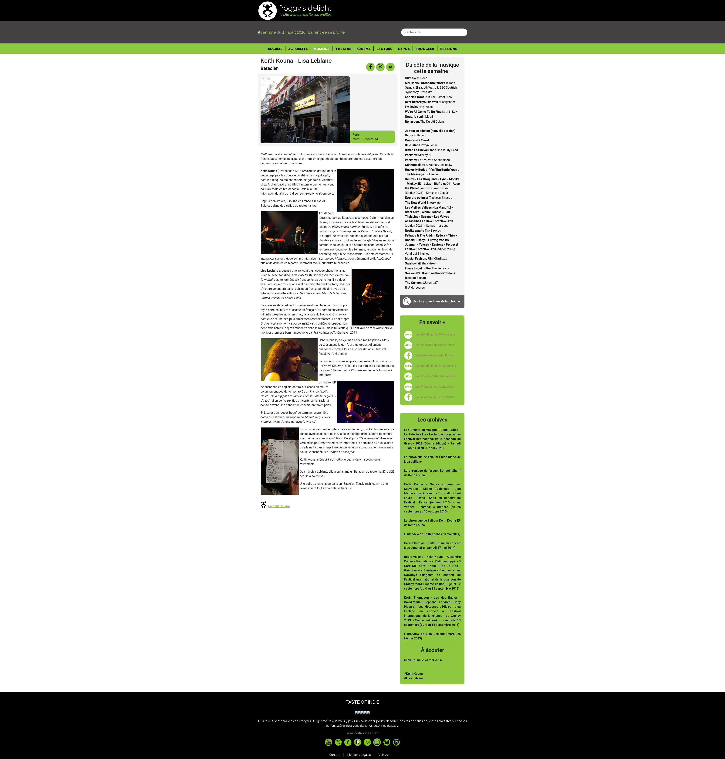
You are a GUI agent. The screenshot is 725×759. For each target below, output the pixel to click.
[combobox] (434, 32)
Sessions (448, 49)
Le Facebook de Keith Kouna (434, 355)
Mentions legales (359, 755)
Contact (334, 755)
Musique (321, 49)
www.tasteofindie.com (362, 733)
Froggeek (425, 49)
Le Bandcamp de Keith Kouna (434, 345)
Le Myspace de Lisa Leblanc (434, 386)
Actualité (298, 49)
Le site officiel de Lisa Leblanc (435, 366)
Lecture (384, 49)
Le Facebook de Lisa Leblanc (434, 397)
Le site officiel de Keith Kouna (435, 334)
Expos (404, 49)
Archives (383, 755)
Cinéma (364, 49)
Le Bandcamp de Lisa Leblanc (435, 376)
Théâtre (343, 49)
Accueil (276, 49)
